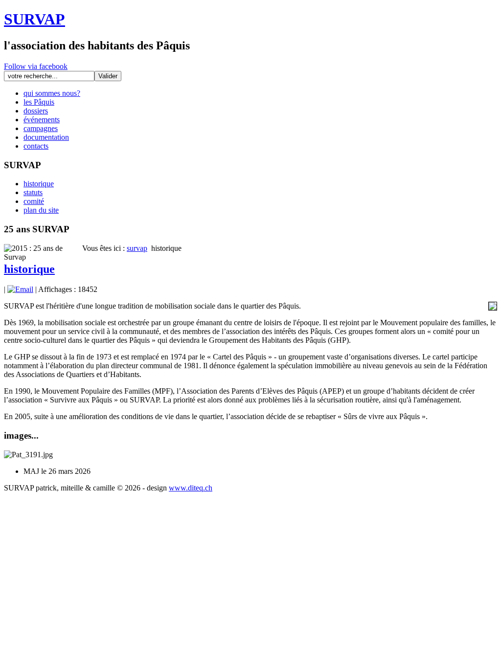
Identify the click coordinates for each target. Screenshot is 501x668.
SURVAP (34, 19)
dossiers (35, 111)
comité (33, 201)
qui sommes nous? (51, 93)
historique (38, 183)
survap (137, 248)
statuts (33, 192)
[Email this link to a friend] (20, 289)
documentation (46, 137)
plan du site (41, 210)
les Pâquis (38, 102)
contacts (35, 146)
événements (41, 119)
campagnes (40, 128)
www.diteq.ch (190, 488)
